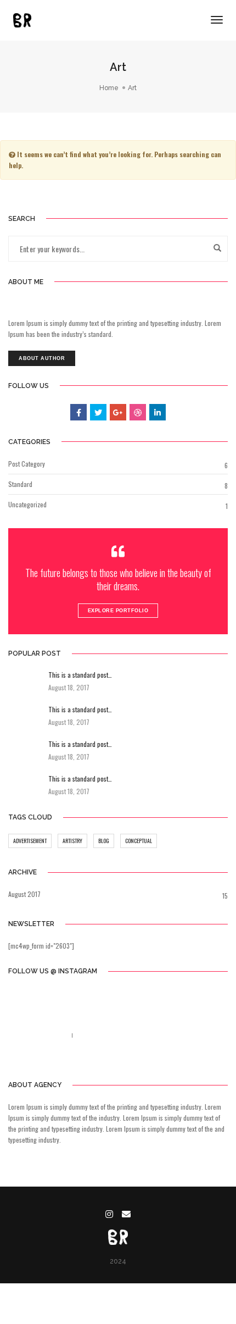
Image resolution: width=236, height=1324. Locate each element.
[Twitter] (108, 1060)
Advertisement (30, 840)
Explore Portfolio (118, 610)
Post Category (26, 463)
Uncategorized (27, 504)
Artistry (72, 840)
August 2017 (24, 894)
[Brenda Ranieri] (22, 19)
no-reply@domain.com (109, 1035)
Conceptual (138, 840)
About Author (42, 358)
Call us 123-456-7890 (37, 1035)
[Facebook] (92, 1060)
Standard (20, 484)
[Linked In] (125, 1060)
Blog (103, 840)
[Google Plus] (143, 1060)
